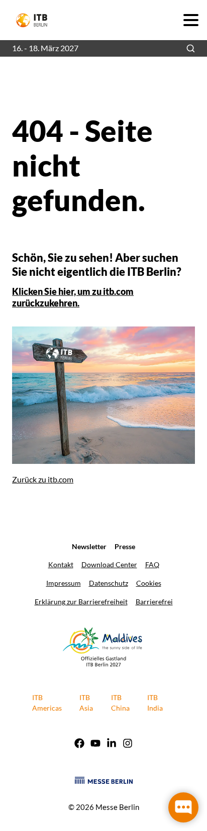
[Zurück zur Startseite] (36, 20)
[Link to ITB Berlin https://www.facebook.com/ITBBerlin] (79, 744)
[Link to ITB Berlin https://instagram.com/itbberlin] (128, 744)
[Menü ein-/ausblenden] (190, 20)
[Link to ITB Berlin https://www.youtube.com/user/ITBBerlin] (95, 744)
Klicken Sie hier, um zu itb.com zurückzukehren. (73, 297)
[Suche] (190, 48)
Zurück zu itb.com (42, 479)
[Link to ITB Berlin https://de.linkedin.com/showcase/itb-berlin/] (112, 744)
